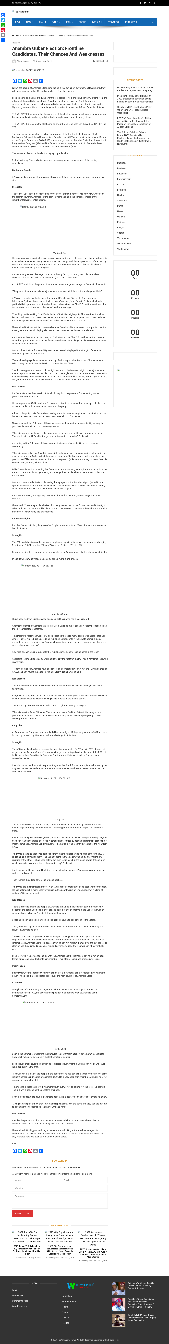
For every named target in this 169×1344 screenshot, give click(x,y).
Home (17, 21)
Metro (120, 206)
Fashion (82, 21)
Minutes (135, 318)
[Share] (2, 40)
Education (97, 21)
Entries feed (18, 1295)
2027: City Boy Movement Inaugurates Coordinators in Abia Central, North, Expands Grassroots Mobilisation (60, 1250)
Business (122, 163)
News (28, 21)
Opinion (121, 216)
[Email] (2, 35)
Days (135, 278)
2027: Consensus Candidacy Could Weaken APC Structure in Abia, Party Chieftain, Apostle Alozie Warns (93, 1253)
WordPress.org (19, 1306)
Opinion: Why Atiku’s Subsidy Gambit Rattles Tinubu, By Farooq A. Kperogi (141, 1285)
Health (42, 21)
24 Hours (135, 298)
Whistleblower (124, 243)
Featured (121, 189)
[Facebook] (2, 15)
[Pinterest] (2, 30)
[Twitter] (2, 20)
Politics (56, 21)
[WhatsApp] (2, 25)
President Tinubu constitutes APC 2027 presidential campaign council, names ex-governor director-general (135, 99)
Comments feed (20, 1301)
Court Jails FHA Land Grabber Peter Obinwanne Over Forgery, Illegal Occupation (134, 110)
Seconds (135, 338)
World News (113, 21)
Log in (15, 1290)
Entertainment (132, 21)
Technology (123, 238)
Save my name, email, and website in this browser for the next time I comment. (53, 1174)
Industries (122, 200)
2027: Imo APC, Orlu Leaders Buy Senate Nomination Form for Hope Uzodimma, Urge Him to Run (27, 1250)
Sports (69, 21)
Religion (121, 227)
